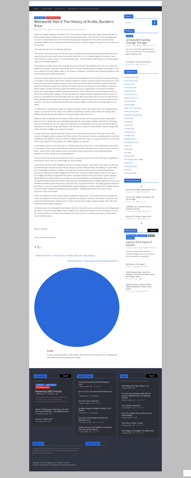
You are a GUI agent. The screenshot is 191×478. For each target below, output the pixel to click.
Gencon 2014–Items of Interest (139, 243)
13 (136, 417)
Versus (126, 170)
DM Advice (128, 101)
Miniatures (128, 139)
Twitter (126, 163)
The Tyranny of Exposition (131, 405)
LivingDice (128, 135)
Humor (126, 125)
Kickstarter (128, 132)
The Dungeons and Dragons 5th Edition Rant (138, 431)
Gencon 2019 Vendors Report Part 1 (139, 216)
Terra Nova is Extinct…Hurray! (132, 423)
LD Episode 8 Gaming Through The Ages (138, 41)
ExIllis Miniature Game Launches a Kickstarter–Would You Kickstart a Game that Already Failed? (140, 274)
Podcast (129, 36)
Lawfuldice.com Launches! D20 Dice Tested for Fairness (139, 208)
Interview (127, 129)
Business (127, 84)
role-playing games (69, 29)
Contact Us (60, 9)
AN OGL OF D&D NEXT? (44, 419)
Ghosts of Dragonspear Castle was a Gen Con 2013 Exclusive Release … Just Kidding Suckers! (52, 410)
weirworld (82, 29)
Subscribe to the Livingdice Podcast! (83, 9)
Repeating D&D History (48, 391)
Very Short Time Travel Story (88, 401)
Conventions (128, 94)
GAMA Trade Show (131, 108)
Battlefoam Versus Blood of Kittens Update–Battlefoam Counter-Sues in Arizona (139, 286)
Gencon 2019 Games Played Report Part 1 (141, 190)
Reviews (127, 156)
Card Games (128, 87)
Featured (127, 105)
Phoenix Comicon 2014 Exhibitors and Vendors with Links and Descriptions (95, 428)
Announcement (129, 77)
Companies (128, 91)
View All (153, 230)
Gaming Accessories (131, 115)
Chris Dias (51, 394)
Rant (126, 152)
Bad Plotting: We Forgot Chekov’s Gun (135, 386)
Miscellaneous (129, 142)
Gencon (127, 118)
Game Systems (39, 18)
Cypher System (129, 98)
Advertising (47, 9)
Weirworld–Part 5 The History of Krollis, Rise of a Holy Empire (64, 255)
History (126, 122)
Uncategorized (129, 166)
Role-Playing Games (53, 18)
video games (128, 173)
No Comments (142, 201)
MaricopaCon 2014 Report (135, 264)
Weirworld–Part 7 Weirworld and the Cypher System (94, 261)
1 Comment (95, 396)
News (126, 146)
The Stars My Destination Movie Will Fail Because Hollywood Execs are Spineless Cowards (136, 395)
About (36, 9)
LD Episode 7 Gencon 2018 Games (138, 62)
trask (50, 29)
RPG (77, 29)
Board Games (129, 81)
